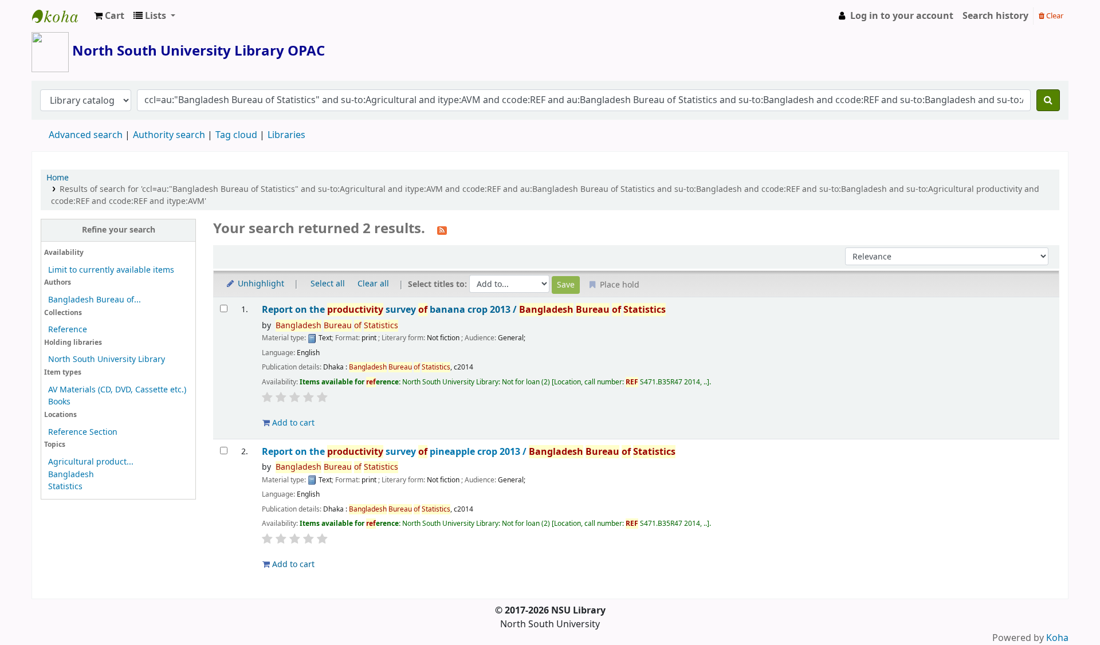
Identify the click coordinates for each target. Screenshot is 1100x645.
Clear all (373, 284)
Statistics (65, 487)
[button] (109, 16)
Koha (1057, 638)
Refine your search (118, 230)
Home (57, 178)
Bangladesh (71, 475)
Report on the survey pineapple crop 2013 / (468, 451)
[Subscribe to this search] (442, 230)
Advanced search (86, 135)
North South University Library (60, 16)
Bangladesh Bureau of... (94, 300)
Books (59, 402)
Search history (995, 16)
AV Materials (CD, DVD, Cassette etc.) (117, 390)
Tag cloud (236, 135)
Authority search (169, 135)
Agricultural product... (90, 462)
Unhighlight (259, 284)
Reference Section (82, 432)
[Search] (1048, 100)
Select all (328, 284)
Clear (1053, 15)
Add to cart (292, 423)
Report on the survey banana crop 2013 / (464, 309)
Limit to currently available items (111, 270)
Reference (67, 330)
